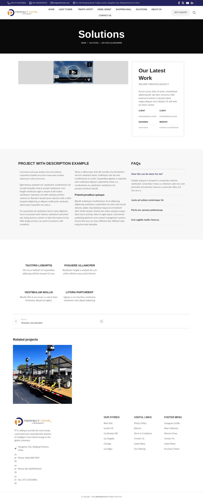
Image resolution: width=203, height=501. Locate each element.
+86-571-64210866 (18, 3)
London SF (109, 428)
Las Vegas (108, 449)
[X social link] (183, 3)
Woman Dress (170, 434)
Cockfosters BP (111, 434)
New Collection (171, 428)
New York (108, 423)
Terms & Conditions (143, 434)
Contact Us (139, 439)
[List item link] (33, 458)
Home (83, 43)
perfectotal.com (101, 497)
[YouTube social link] (187, 3)
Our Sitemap (140, 449)
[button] (73, 72)
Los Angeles (109, 439)
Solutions (93, 43)
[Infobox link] (39, 264)
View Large (68, 348)
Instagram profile (172, 423)
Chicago (107, 444)
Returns (137, 428)
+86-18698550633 (39, 3)
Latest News (139, 444)
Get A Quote (180, 13)
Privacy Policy (140, 423)
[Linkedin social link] (192, 3)
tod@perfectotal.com (61, 3)
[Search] (194, 13)
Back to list (101, 321)
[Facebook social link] (179, 3)
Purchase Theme (171, 449)
